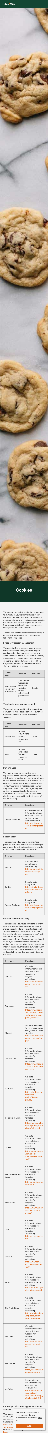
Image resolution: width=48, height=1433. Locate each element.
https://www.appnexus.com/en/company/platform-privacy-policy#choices (34, 1014)
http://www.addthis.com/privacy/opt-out (34, 871)
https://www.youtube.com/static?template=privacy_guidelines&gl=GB (34, 1394)
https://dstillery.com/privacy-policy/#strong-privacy (33, 1096)
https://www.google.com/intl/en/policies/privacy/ (34, 1066)
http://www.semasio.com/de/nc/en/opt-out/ (34, 1264)
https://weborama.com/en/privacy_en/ (34, 1370)
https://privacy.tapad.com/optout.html (34, 1288)
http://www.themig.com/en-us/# (34, 1183)
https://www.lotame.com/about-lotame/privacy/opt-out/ (34, 1155)
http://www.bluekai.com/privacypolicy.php (34, 1038)
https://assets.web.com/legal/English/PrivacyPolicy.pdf (34, 1125)
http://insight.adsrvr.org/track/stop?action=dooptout (34, 1315)
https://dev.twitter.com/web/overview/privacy (34, 889)
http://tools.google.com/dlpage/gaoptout (34, 825)
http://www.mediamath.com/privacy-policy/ (34, 1210)
